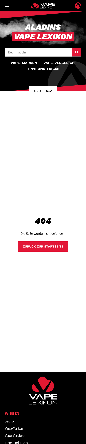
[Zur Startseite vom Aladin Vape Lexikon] (43, 6)
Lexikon (10, 421)
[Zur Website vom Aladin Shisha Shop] (78, 5)
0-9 (37, 91)
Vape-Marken (14, 428)
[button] (7, 5)
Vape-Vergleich (15, 436)
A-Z (49, 91)
